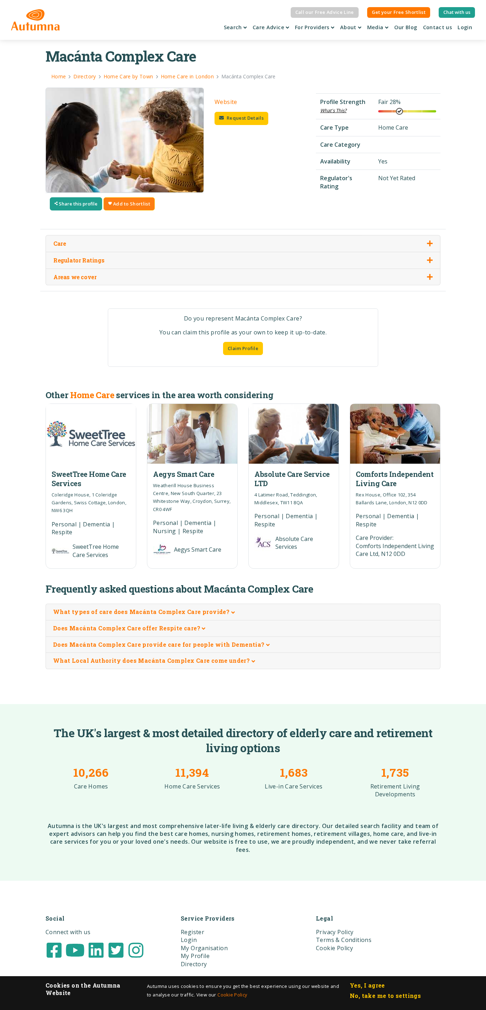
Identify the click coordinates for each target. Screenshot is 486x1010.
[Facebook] (54, 950)
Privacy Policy (335, 932)
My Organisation (204, 948)
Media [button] (376, 27)
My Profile (195, 956)
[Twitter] (116, 950)
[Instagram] (135, 950)
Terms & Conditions (343, 940)
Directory (194, 964)
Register (192, 932)
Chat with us (456, 12)
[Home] (35, 20)
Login (465, 27)
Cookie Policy (232, 994)
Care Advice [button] (269, 27)
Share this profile (77, 204)
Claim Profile (243, 348)
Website (226, 102)
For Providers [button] (313, 27)
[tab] (243, 612)
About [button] (349, 27)
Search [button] (234, 27)
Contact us (437, 27)
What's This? (333, 110)
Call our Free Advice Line (324, 12)
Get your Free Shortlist (399, 12)
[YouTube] (75, 950)
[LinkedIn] (96, 950)
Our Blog (405, 27)
